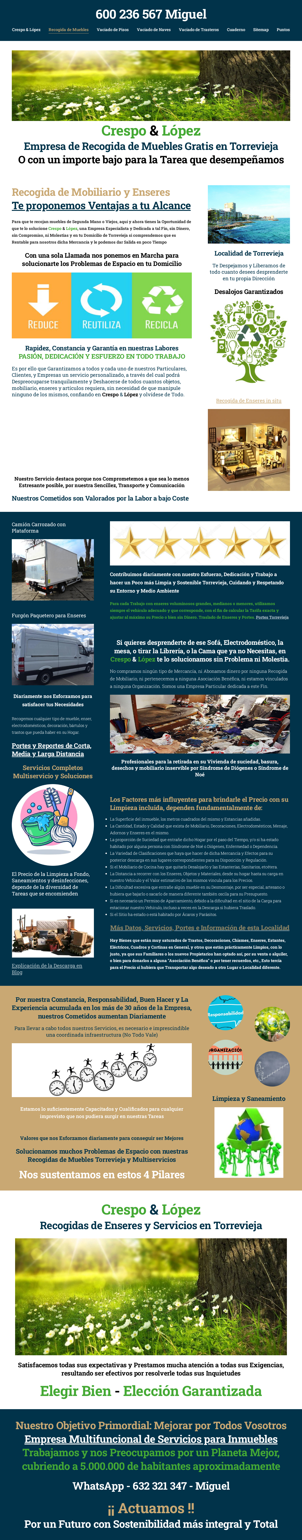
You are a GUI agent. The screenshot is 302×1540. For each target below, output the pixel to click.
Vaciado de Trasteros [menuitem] (199, 29)
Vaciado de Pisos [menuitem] (113, 29)
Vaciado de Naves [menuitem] (154, 29)
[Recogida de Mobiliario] (249, 450)
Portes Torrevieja (272, 617)
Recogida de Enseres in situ (248, 400)
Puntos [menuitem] (283, 29)
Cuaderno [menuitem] (236, 29)
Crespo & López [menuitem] (26, 29)
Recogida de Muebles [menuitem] (69, 29)
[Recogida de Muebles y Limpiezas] (151, 85)
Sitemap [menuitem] (261, 29)
